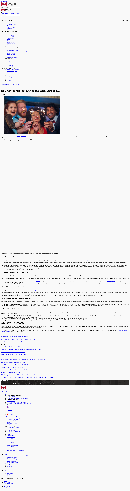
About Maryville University (13, 418)
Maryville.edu (7, 486)
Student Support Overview (13, 69)
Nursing (8, 46)
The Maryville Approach (12, 423)
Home (2, 87)
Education (9, 39)
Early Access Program (12, 57)
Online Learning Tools (12, 71)
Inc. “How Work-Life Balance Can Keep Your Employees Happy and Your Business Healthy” (23, 359)
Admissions (6, 454)
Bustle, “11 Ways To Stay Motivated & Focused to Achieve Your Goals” (18, 346)
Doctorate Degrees (11, 27)
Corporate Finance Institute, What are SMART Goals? (13, 354)
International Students (12, 55)
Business (9, 32)
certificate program (111, 281)
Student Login (10, 466)
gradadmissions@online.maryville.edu (17, 402)
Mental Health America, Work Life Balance (11, 372)
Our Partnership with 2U (9, 483)
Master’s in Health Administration (15, 453)
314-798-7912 (11, 401)
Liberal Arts (9, 40)
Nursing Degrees (11, 29)
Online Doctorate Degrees (13, 430)
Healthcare (9, 44)
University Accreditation (12, 419)
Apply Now (10, 13)
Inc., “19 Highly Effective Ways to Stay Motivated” (13, 362)
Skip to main (4, 1)
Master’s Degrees (11, 25)
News (8, 79)
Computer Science (11, 43)
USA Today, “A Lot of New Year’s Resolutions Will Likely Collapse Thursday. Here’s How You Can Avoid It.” (27, 377)
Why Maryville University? (10, 416)
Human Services (10, 35)
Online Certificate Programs (13, 431)
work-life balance (20, 312)
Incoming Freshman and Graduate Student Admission (19, 455)
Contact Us (6, 394)
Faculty (8, 422)
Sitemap (5, 489)
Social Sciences (10, 42)
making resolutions (21, 136)
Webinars (9, 80)
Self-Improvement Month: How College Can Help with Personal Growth (18, 339)
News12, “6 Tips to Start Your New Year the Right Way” (14, 364)
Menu (2, 12)
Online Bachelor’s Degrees (13, 427)
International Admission (12, 459)
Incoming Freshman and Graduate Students (17, 51)
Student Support (7, 464)
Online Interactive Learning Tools (15, 420)
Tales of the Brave (11, 66)
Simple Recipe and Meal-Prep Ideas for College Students (14, 341)
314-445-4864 (11, 397)
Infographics (10, 78)
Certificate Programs (11, 28)
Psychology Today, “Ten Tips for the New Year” (12, 367)
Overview (9, 75)
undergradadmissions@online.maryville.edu (18, 398)
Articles (8, 76)
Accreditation (10, 65)
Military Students (11, 54)
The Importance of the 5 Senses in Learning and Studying (14, 336)
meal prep (38, 281)
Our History (9, 64)
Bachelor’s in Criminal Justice (14, 451)
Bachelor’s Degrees (11, 24)
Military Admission (11, 461)
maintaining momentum (36, 290)
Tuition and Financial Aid (13, 50)
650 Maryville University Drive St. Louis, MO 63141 (19, 403)
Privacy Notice (7, 482)
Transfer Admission (11, 458)
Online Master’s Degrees (12, 429)
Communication (10, 38)
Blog (5, 87)
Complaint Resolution (9, 485)
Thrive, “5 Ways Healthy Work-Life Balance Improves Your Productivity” (18, 375)
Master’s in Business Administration (15, 450)
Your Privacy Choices (9, 487)
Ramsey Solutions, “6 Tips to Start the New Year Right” (14, 369)
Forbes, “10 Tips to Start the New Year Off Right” (13, 352)
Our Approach (10, 62)
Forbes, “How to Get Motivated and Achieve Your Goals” (14, 357)
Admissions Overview (12, 49)
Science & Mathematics (12, 36)
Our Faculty (9, 61)
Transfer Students (11, 53)
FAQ (8, 72)
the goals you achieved (91, 260)
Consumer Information (12, 468)
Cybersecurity (10, 34)
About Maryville (11, 60)
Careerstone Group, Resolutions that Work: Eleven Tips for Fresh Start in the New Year (21, 349)
